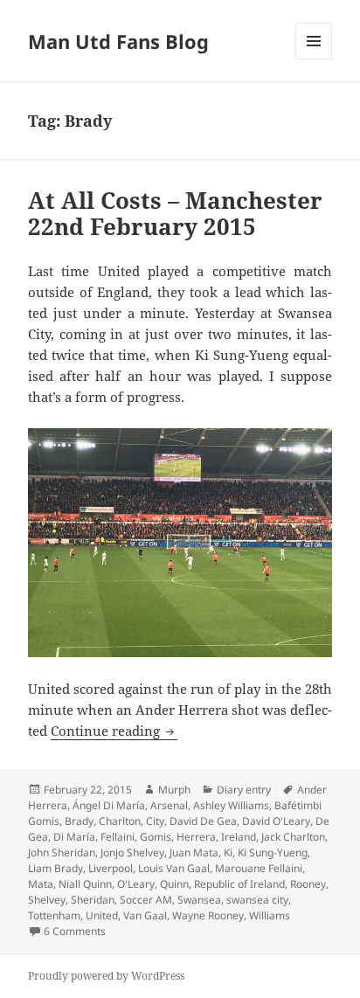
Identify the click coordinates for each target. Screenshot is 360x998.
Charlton (120, 821)
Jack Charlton (293, 836)
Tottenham (54, 915)
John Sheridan (61, 852)
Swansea (199, 899)
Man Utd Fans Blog (118, 41)
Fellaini (117, 836)
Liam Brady (55, 868)
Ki (228, 852)
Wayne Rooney (208, 915)
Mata (40, 884)
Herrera (196, 836)
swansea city (257, 899)
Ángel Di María (109, 805)
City (155, 821)
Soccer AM (146, 899)
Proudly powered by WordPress (106, 975)
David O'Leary (276, 821)
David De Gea (203, 821)
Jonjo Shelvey (132, 852)
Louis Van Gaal (174, 868)
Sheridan (92, 899)
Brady (79, 821)
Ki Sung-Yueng (273, 852)
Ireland (238, 836)
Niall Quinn (85, 884)
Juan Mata (194, 852)
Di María (74, 836)
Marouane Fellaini (258, 868)
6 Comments (75, 931)
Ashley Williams (231, 805)
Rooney (308, 884)
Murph (174, 789)
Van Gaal (145, 915)
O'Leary (136, 884)
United (102, 915)
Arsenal (169, 805)
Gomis (155, 836)
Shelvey (47, 899)
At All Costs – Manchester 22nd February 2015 (175, 213)
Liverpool (110, 868)
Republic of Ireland (239, 884)
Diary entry (244, 789)
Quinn (174, 884)
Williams (269, 915)
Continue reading (114, 730)
